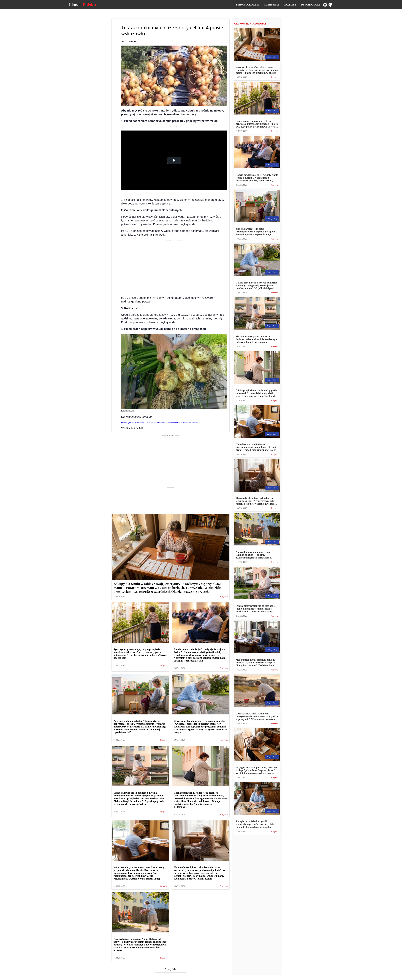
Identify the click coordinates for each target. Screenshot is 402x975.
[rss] (325, 5)
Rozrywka (271, 4)
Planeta (82, 4)
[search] (330, 5)
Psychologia (310, 4)
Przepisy (290, 4)
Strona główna (247, 4)
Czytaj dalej (171, 969)
